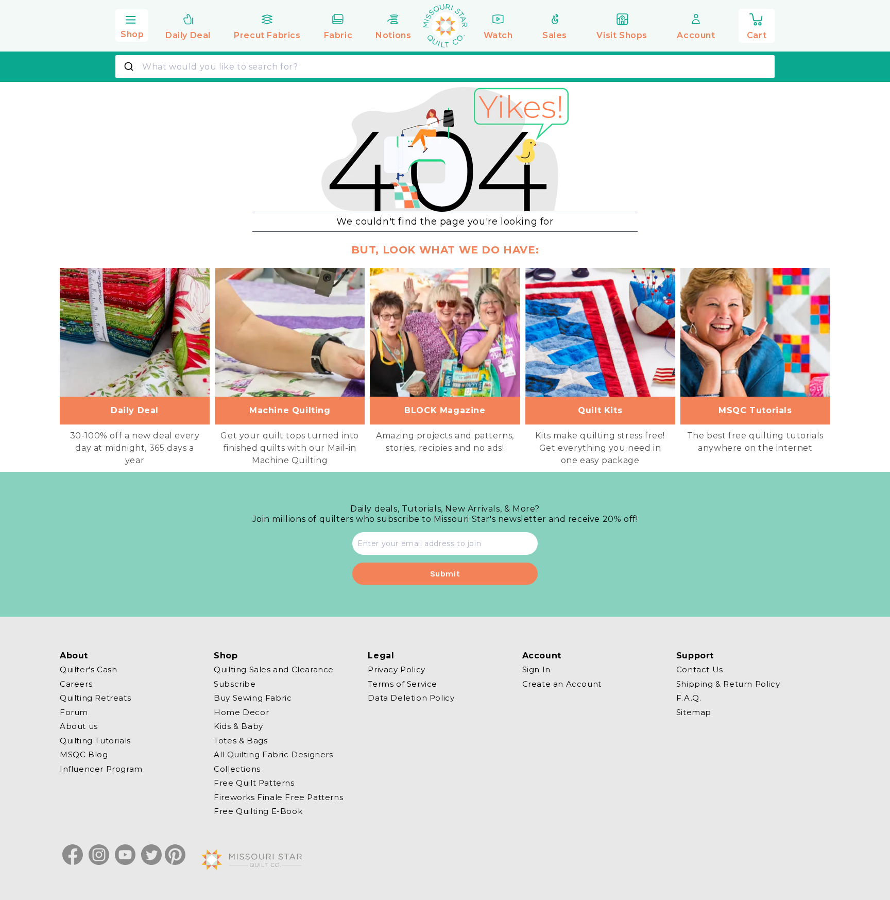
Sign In (536, 669)
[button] (132, 24)
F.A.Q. (688, 698)
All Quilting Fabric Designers (273, 754)
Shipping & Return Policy (728, 683)
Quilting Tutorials (95, 740)
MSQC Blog (84, 754)
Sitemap (693, 712)
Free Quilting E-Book (258, 811)
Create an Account (562, 683)
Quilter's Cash (88, 669)
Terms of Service (402, 683)
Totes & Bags (240, 740)
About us (79, 726)
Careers (76, 683)
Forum (74, 712)
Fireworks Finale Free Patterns (278, 797)
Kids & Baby (238, 726)
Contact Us (699, 669)
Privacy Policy (396, 669)
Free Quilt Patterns (254, 783)
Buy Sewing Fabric (253, 698)
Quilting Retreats (95, 698)
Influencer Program (101, 768)
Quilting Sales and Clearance (274, 669)
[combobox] (445, 66)
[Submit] (130, 66)
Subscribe (234, 683)
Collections (237, 768)
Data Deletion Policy (411, 698)
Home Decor (241, 712)
